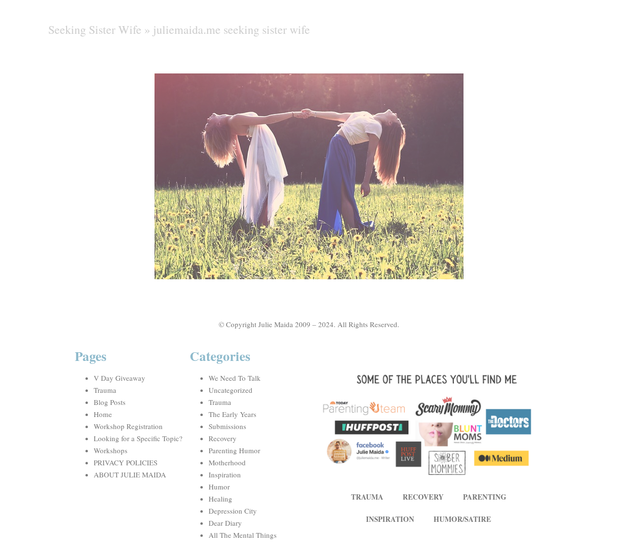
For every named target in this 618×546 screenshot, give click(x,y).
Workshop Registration (128, 426)
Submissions (227, 426)
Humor (219, 486)
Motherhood (227, 462)
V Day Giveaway (119, 378)
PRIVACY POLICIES (125, 462)
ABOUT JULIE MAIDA (130, 474)
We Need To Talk (235, 378)
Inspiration (225, 474)
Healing (220, 498)
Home (103, 414)
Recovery (223, 438)
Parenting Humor (234, 450)
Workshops (110, 450)
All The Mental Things (243, 535)
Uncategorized (231, 390)
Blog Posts (110, 402)
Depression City (233, 511)
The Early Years (232, 414)
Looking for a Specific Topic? (138, 438)
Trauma (105, 390)
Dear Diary (225, 523)
